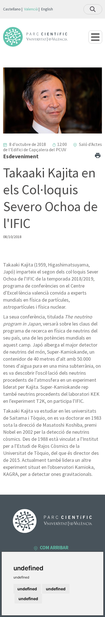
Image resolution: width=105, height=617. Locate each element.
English (47, 9)
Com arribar (54, 547)
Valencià (31, 9)
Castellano (12, 9)
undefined (27, 588)
